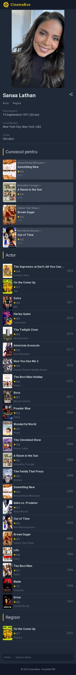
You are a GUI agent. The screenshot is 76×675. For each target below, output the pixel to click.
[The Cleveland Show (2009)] (38, 444)
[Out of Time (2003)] (38, 237)
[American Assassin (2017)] (38, 349)
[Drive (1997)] (38, 601)
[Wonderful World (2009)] (38, 428)
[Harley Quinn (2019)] (38, 318)
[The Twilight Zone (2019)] (38, 334)
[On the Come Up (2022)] (38, 286)
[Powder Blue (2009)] (38, 412)
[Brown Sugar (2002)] (38, 215)
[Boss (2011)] (38, 397)
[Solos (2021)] (38, 302)
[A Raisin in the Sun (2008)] (38, 192)
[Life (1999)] (38, 554)
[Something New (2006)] (38, 169)
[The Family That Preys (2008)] (38, 475)
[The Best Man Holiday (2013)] (38, 381)
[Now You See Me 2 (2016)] (38, 365)
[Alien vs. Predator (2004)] (38, 507)
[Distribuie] (71, 94)
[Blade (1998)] (38, 586)
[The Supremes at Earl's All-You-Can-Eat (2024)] (38, 271)
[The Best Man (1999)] (38, 570)
